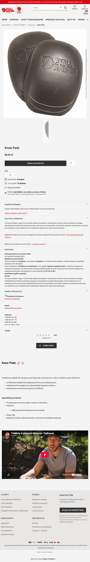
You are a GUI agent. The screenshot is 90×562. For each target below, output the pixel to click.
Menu (4, 20)
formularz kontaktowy (12, 299)
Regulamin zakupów (39, 499)
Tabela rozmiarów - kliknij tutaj (15, 213)
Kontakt (35, 523)
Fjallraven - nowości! (39, 531)
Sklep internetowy (42, 559)
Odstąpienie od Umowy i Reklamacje (14, 511)
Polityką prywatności (66, 522)
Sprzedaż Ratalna (55, 20)
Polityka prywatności (40, 503)
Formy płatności (7, 503)
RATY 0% (71, 20)
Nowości (14, 20)
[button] (65, 7)
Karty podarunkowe (32, 20)
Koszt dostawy (6, 507)
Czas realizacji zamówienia (11, 499)
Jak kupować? (37, 507)
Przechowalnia (6, 531)
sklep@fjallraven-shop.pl (13, 308)
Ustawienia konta (7, 534)
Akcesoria (31, 25)
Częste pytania (37, 511)
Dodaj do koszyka (35, 163)
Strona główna (6, 25)
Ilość (6, 171)
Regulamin (82, 515)
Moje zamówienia (7, 527)
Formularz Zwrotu (38, 244)
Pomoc (81, 20)
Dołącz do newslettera (73, 510)
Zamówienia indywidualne (42, 527)
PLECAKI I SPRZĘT (19, 25)
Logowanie (5, 523)
